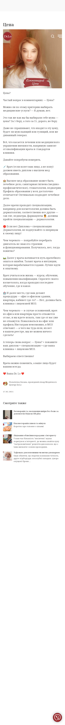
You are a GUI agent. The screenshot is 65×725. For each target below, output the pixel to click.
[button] (52, 36)
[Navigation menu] (60, 36)
